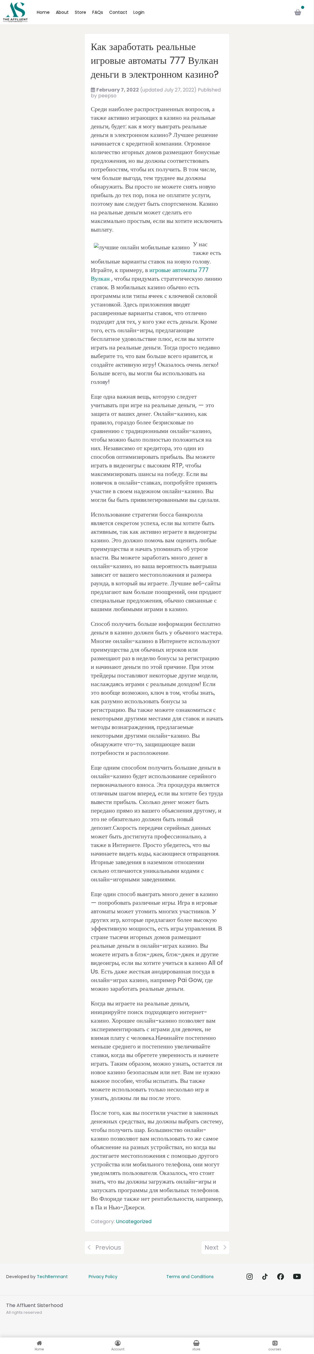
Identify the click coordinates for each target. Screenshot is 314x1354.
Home (43, 12)
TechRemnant (52, 1277)
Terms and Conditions (190, 1277)
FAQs (97, 12)
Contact (118, 12)
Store (80, 12)
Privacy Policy (103, 1277)
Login (138, 12)
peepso (107, 95)
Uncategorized (133, 1221)
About (62, 12)
